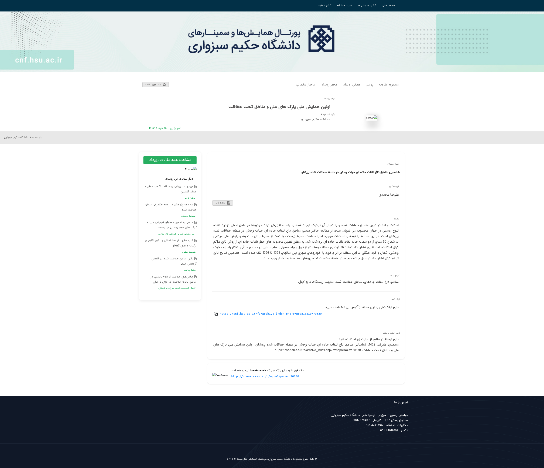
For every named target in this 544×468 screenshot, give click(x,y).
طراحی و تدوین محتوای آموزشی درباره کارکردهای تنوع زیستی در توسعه (172, 228)
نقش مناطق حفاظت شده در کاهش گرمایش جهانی (174, 264)
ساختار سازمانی (306, 84)
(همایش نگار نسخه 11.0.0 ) (242, 459)
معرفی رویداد (351, 84)
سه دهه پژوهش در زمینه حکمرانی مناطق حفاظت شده (171, 210)
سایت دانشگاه (344, 6)
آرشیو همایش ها (367, 6)
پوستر (369, 84)
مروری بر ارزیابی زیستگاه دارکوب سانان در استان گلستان (170, 192)
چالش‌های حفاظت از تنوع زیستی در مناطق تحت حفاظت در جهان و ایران (173, 282)
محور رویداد (329, 84)
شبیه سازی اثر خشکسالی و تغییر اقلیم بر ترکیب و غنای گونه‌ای (171, 246)
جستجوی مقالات (153, 84)
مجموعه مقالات (389, 84)
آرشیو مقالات (324, 6)
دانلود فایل (220, 203)
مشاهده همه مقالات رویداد (170, 160)
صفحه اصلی (388, 6)
